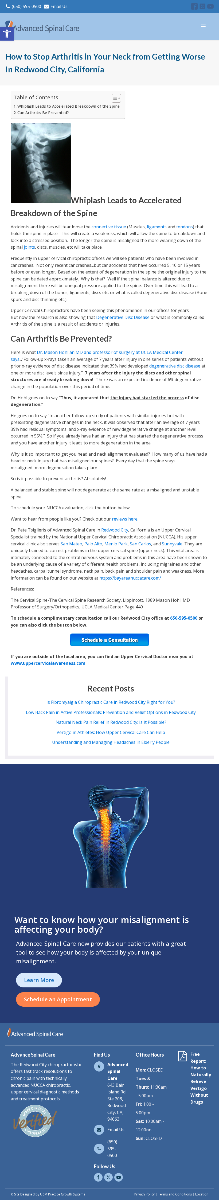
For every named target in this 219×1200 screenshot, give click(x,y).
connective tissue (109, 227)
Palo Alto (93, 544)
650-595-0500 (183, 618)
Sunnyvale (172, 544)
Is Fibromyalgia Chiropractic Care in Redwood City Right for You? (110, 702)
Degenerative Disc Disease (123, 317)
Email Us (59, 6)
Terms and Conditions (175, 1194)
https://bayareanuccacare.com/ (130, 578)
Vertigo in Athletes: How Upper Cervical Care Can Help (111, 732)
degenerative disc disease (174, 366)
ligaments (157, 227)
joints (29, 247)
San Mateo (71, 544)
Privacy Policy (144, 1194)
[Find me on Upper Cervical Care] (35, 1137)
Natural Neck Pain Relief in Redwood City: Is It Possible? (111, 722)
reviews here (125, 519)
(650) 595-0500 (26, 6)
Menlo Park (116, 544)
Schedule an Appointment (58, 999)
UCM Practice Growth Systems (62, 1194)
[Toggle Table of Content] (114, 98)
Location (201, 1194)
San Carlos (140, 544)
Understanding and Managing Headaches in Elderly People (111, 742)
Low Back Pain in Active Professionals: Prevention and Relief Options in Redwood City (111, 712)
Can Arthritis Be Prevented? (43, 112)
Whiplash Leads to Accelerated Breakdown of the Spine (68, 106)
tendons (184, 227)
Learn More (39, 980)
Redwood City (114, 530)
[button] (7, 34)
